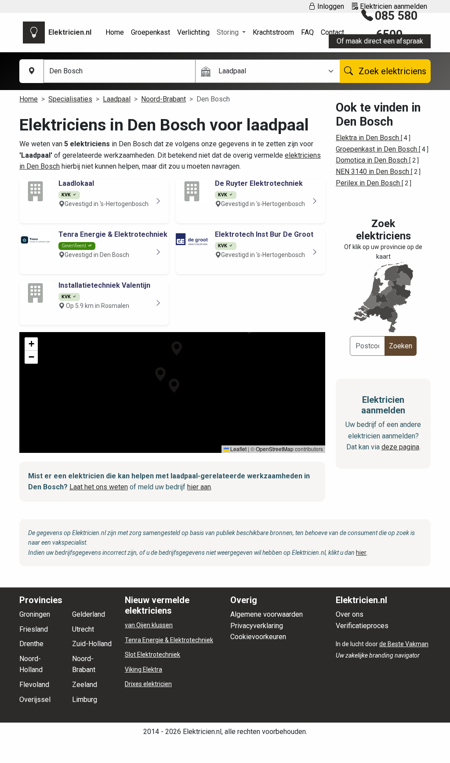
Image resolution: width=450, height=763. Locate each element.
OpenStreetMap (275, 448)
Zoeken (400, 346)
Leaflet (238, 448)
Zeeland (84, 684)
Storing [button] (228, 32)
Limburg (84, 699)
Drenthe (31, 644)
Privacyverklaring (256, 626)
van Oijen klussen (149, 625)
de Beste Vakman (403, 643)
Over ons (349, 614)
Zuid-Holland (92, 644)
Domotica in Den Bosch (372, 160)
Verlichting (193, 32)
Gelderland (88, 614)
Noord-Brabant (163, 99)
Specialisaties (70, 99)
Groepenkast (150, 32)
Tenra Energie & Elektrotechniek (169, 640)
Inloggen (330, 6)
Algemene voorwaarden (266, 614)
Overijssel (35, 699)
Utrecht (83, 629)
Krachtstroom (273, 32)
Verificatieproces (362, 626)
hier (361, 552)
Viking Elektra (143, 669)
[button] (160, 374)
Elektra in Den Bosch (368, 138)
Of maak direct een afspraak (380, 41)
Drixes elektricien (148, 683)
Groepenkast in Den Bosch (377, 149)
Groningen (34, 614)
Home (114, 32)
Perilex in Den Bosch (369, 183)
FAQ (307, 32)
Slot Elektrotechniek (152, 654)
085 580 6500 (396, 25)
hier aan (199, 487)
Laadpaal (117, 99)
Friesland (33, 629)
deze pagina (400, 447)
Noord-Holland (31, 664)
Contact (332, 32)
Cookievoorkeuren (258, 637)
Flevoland (34, 684)
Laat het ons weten (98, 487)
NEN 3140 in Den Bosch (373, 171)
